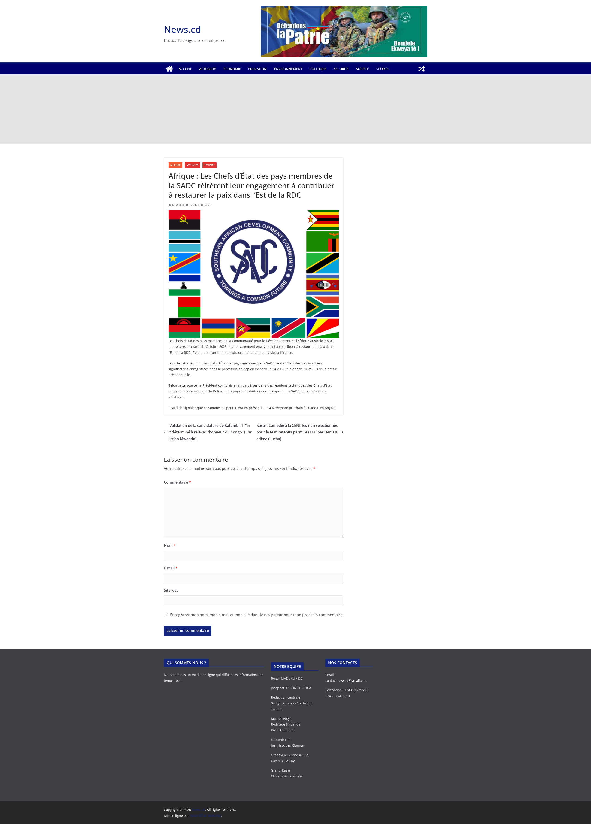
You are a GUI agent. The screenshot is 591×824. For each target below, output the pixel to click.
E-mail (171, 567)
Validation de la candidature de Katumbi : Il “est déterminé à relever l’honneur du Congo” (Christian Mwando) (210, 432)
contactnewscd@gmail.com (346, 680)
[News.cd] (169, 68)
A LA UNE (175, 165)
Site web (171, 590)
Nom (170, 545)
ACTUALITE (207, 69)
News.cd (182, 29)
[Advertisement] (295, 109)
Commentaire (177, 482)
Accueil (185, 69)
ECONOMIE (232, 69)
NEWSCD (178, 205)
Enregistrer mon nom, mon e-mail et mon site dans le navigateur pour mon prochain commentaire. (256, 614)
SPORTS (382, 69)
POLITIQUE (318, 69)
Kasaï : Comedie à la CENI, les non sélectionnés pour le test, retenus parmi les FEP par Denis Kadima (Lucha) (297, 432)
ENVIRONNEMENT (288, 69)
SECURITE (341, 69)
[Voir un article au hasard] (421, 68)
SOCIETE (362, 69)
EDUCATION (257, 69)
